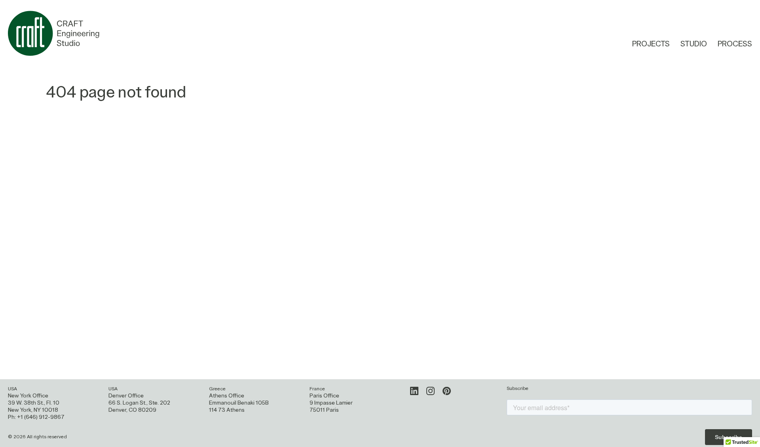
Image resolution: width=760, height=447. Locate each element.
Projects (651, 44)
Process (735, 44)
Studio (693, 44)
